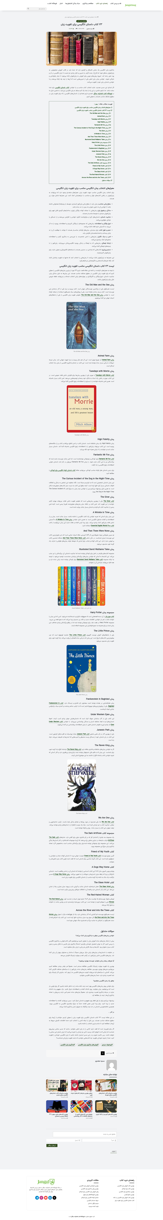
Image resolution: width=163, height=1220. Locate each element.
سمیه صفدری (90, 29)
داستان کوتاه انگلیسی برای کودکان (89, 1198)
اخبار (61, 3)
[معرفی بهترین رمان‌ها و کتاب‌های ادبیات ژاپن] (81, 1085)
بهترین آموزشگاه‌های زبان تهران (90, 1195)
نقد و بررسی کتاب (115, 3)
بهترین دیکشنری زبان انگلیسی (126, 1192)
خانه (96, 17)
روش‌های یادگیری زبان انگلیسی (87, 1045)
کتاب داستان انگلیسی (62, 87)
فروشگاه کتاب (52, 3)
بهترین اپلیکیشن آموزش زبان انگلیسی (88, 1186)
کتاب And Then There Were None (74, 538)
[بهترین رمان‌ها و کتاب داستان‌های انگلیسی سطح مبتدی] (57, 1085)
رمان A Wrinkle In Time (64, 519)
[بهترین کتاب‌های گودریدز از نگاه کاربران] (106, 1106)
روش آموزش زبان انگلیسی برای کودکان (88, 1192)
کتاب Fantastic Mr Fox (106, 459)
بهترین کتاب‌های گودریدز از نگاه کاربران (106, 1114)
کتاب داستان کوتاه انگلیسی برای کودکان (62, 470)
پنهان (96, 104)
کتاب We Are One (108, 822)
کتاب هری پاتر (109, 616)
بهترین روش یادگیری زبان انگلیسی (89, 1189)
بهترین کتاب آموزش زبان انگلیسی (125, 1186)
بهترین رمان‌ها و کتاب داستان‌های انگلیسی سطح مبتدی (59, 1094)
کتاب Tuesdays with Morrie (104, 375)
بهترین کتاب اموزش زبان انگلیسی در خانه (123, 1198)
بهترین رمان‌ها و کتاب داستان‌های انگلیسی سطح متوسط (108, 1094)
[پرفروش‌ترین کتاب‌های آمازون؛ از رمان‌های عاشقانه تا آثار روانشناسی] (81, 1106)
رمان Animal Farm (108, 360)
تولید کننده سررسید (93, 1206)
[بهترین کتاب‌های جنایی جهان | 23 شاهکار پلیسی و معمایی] (57, 1106)
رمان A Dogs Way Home (61, 874)
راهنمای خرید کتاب (102, 3)
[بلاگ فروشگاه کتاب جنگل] (130, 5)
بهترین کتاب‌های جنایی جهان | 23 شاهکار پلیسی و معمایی (58, 1115)
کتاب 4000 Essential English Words (102, 526)
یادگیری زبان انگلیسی (67, 1045)
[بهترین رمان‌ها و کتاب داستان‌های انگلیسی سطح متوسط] (106, 1085)
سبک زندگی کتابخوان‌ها (72, 3)
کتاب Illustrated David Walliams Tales (90, 559)
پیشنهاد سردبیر (106, 1045)
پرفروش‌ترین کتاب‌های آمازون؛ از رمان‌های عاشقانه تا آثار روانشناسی (83, 1115)
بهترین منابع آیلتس (129, 1195)
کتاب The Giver (108, 501)
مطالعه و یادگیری (88, 3)
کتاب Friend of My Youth (92, 856)
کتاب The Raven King (74, 749)
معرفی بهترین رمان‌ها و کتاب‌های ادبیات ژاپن (81, 1094)
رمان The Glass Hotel (106, 886)
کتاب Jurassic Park (83, 734)
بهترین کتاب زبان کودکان (128, 1189)
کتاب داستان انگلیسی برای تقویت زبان (124, 1201)
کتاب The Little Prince (77, 635)
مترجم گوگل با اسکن (93, 1203)
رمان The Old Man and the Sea (92, 295)
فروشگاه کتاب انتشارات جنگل (103, 94)
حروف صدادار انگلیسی (92, 1201)
